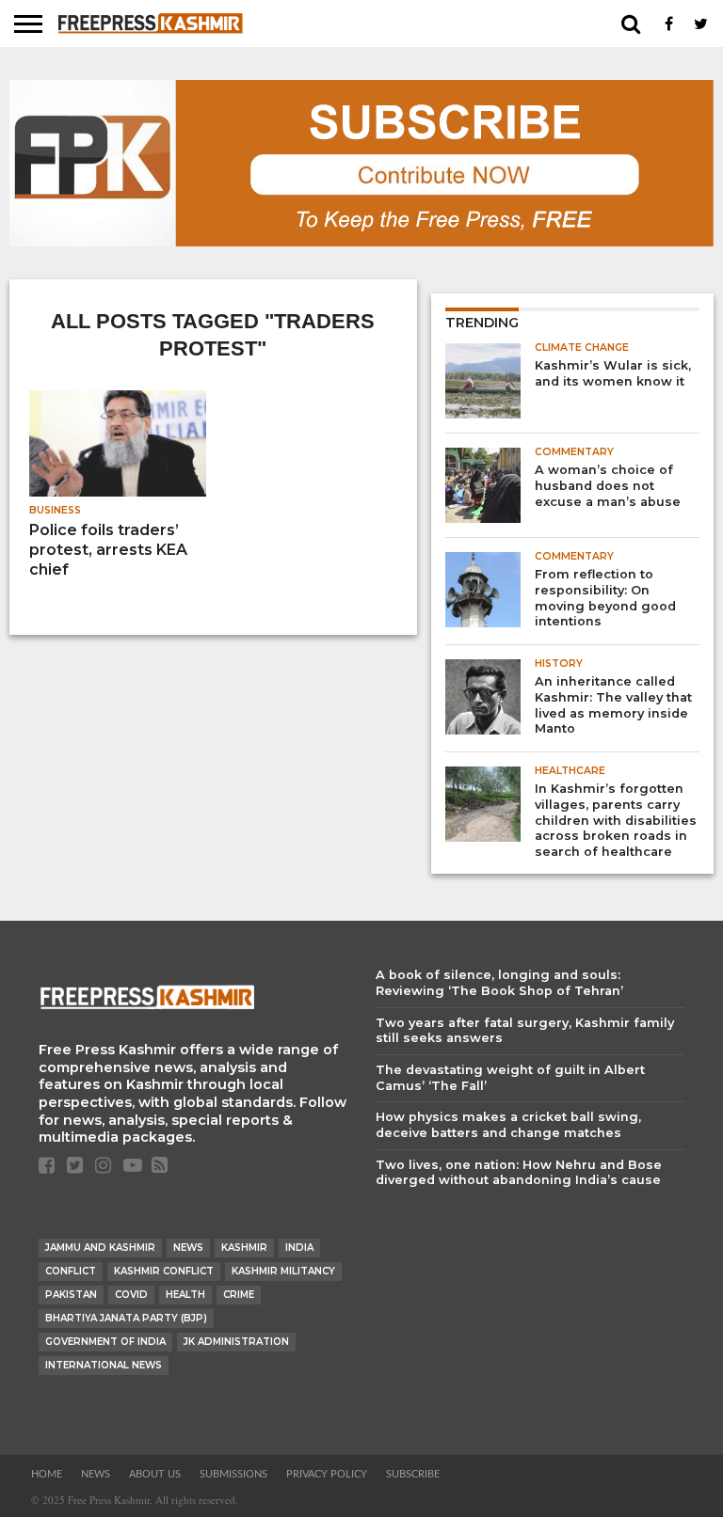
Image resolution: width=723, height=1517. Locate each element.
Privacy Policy (326, 1474)
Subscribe (413, 1474)
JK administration (236, 1341)
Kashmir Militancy (283, 1271)
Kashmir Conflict (164, 1271)
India (299, 1247)
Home (46, 1474)
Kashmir (244, 1247)
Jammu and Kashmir (100, 1247)
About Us (155, 1474)
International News (103, 1365)
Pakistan (71, 1294)
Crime (238, 1294)
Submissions (233, 1474)
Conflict (70, 1271)
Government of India (105, 1341)
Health (185, 1294)
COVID (131, 1294)
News (188, 1247)
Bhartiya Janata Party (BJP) (126, 1318)
